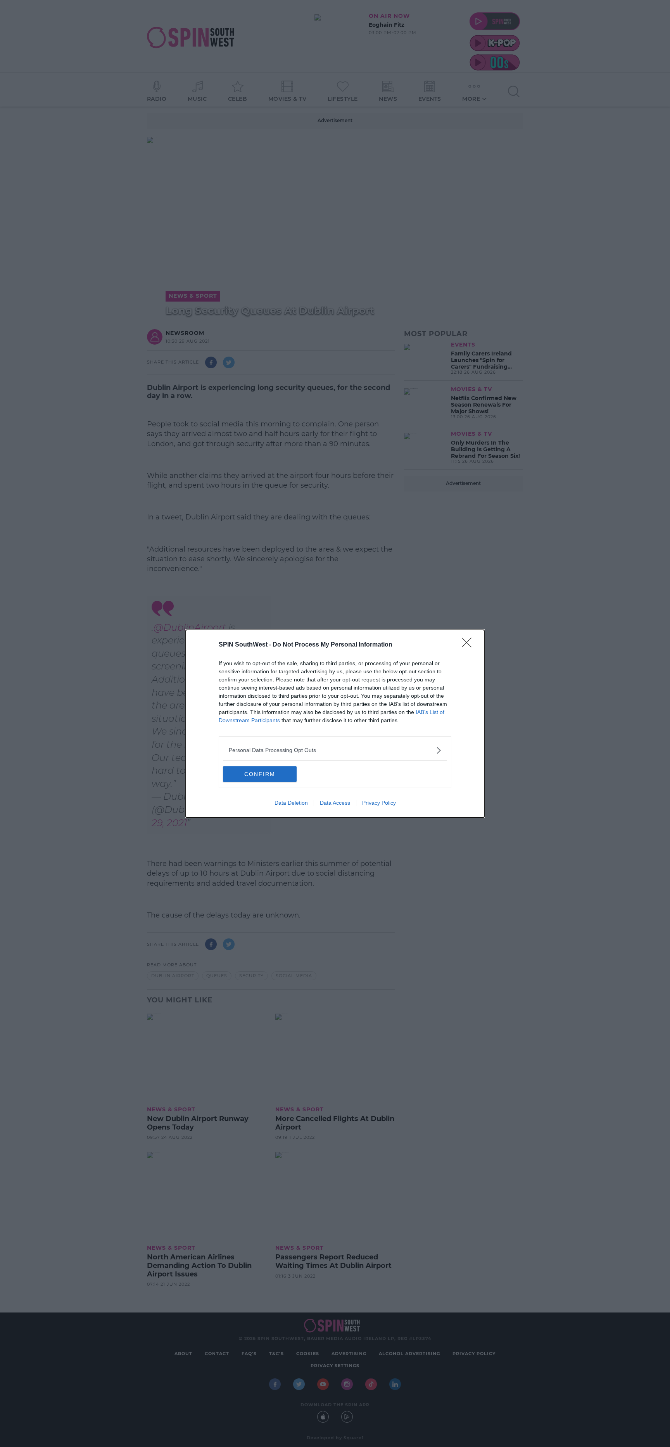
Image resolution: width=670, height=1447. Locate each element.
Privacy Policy (379, 803)
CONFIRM (259, 774)
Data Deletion (291, 803)
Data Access (335, 803)
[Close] (469, 645)
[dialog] (335, 723)
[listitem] (335, 750)
